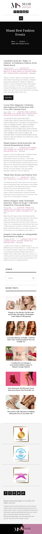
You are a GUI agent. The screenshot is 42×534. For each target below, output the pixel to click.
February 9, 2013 (8, 148)
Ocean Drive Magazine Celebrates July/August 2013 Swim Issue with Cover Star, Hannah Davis (19, 107)
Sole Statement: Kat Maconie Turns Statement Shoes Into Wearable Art (21, 389)
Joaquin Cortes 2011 (30, 239)
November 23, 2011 (9, 239)
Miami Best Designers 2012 (15, 209)
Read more (8, 97)
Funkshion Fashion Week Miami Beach (19, 70)
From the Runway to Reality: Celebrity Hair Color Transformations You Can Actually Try (21, 340)
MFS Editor (33, 73)
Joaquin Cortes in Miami (14, 241)
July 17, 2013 (7, 112)
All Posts (22, 41)
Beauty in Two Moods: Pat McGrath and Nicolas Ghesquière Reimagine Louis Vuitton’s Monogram (21, 314)
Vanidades (24, 73)
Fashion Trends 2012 (26, 207)
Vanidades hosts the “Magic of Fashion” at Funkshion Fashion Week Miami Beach (20, 63)
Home (13, 41)
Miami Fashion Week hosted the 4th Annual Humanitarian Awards (19, 144)
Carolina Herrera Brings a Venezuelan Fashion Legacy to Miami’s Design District (21, 365)
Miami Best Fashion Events (27, 113)
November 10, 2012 (9, 177)
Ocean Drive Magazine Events (16, 115)
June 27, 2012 (7, 208)
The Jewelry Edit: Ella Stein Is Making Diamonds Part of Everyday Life (21, 413)
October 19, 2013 (8, 68)
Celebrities (24, 68)
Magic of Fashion (24, 71)
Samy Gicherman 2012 (25, 211)
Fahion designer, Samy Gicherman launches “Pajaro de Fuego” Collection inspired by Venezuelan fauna (21, 203)
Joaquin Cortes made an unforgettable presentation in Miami (20, 235)
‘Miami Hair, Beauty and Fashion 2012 (20, 175)
